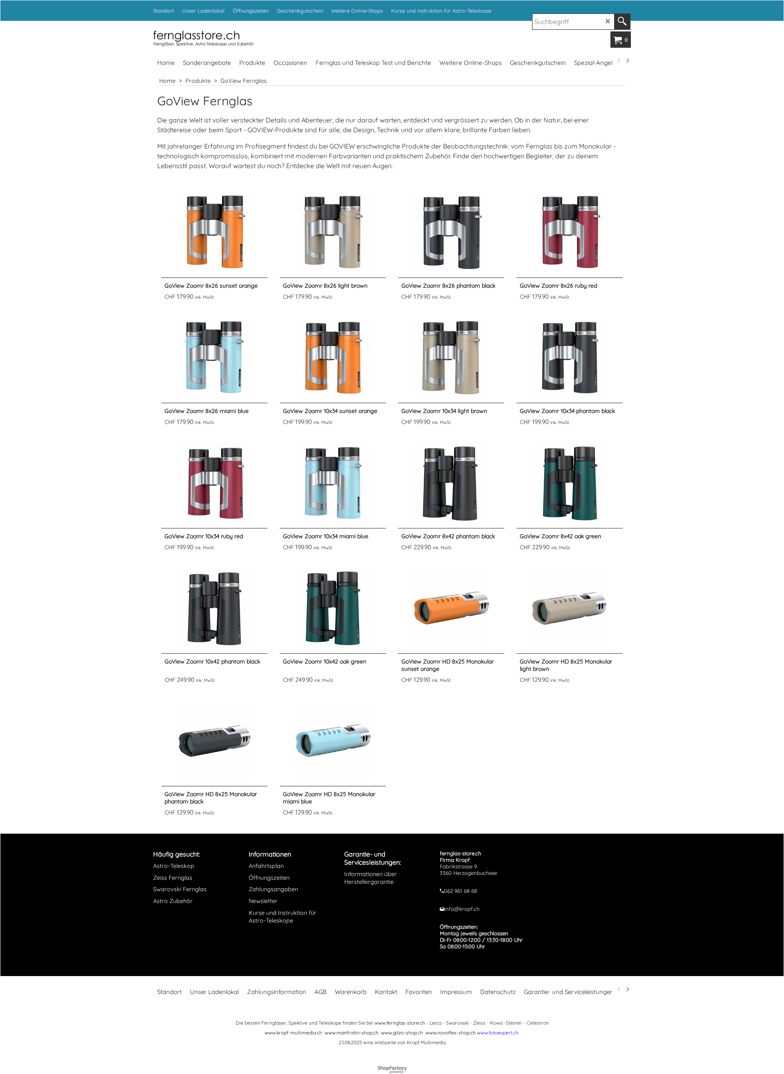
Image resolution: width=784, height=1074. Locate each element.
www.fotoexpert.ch (498, 1033)
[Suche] (622, 21)
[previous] (619, 60)
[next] (627, 60)
